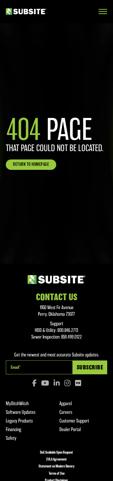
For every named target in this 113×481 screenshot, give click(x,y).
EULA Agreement (56, 459)
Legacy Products (19, 420)
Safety (11, 438)
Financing (13, 429)
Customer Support (74, 420)
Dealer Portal (70, 429)
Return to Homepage (31, 164)
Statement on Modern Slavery (56, 466)
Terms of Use (57, 473)
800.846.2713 (67, 330)
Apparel (65, 403)
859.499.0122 (71, 336)
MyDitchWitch (17, 403)
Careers (65, 412)
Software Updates (20, 412)
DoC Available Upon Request (56, 452)
